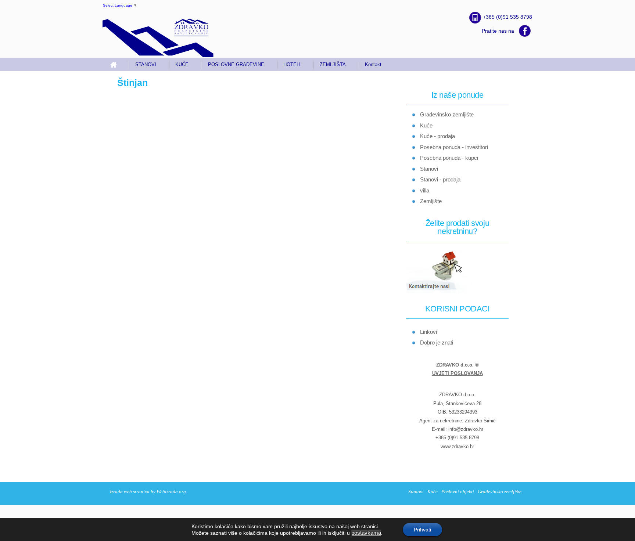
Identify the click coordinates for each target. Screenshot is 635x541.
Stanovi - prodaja (440, 179)
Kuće (426, 125)
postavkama (366, 533)
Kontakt (373, 64)
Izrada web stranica (130, 491)
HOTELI (292, 64)
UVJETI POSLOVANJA (457, 373)
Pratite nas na (498, 31)
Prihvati (422, 530)
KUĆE (182, 64)
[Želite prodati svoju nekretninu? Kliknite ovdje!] (444, 292)
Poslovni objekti (457, 491)
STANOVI (145, 64)
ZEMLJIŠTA (333, 64)
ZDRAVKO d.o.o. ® (457, 365)
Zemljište (431, 201)
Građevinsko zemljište (447, 114)
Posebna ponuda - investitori (454, 147)
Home (116, 64)
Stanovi (429, 169)
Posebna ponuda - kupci (449, 158)
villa (424, 190)
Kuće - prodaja (437, 136)
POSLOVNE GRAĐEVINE (236, 64)
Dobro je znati (436, 342)
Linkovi (428, 332)
